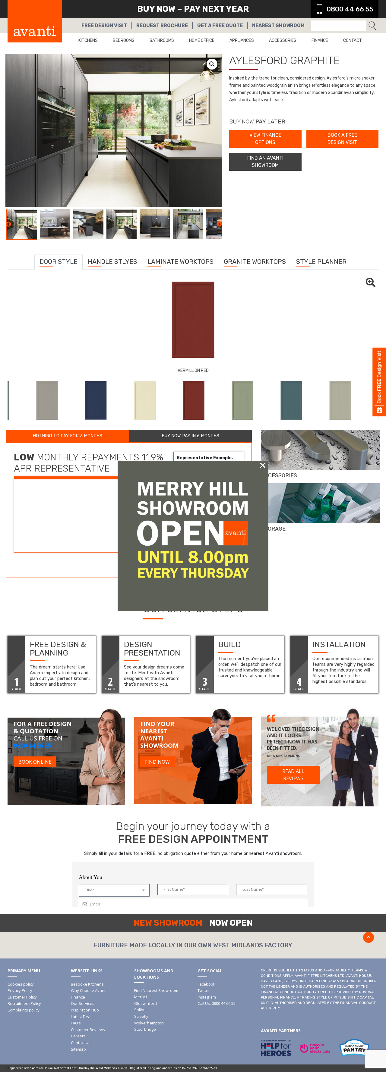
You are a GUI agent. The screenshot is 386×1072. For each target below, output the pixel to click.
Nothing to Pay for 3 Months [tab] (67, 435)
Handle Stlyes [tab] (112, 261)
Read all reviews (293, 775)
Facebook (206, 984)
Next (219, 224)
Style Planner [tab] (321, 261)
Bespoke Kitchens (87, 984)
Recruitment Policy (24, 1003)
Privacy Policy (20, 990)
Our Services (82, 1003)
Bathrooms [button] (162, 40)
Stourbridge (145, 1029)
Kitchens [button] (88, 40)
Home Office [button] (201, 40)
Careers (78, 1036)
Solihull (140, 1009)
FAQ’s (76, 1023)
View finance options (265, 138)
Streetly (141, 1016)
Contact (352, 40)
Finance (320, 40)
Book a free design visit (342, 138)
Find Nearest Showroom (156, 990)
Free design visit (104, 25)
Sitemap (78, 1049)
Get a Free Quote (220, 25)
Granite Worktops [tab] (255, 261)
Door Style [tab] (59, 261)
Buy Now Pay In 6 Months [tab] (190, 435)
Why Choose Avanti (88, 990)
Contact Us (80, 1042)
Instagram (207, 997)
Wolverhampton (149, 1023)
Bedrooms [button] (123, 40)
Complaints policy (24, 1010)
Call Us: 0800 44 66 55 (217, 1003)
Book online (35, 762)
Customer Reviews (88, 1029)
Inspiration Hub (85, 1010)
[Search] (372, 25)
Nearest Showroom (278, 25)
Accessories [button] (282, 40)
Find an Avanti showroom (265, 161)
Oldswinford (145, 1003)
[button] (212, 64)
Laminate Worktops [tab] (180, 261)
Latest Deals (82, 1016)
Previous (8, 224)
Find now (157, 762)
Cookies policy (21, 984)
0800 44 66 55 (350, 9)
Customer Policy (22, 997)
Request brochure (162, 25)
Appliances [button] (241, 40)
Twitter (204, 990)
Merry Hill (142, 996)
